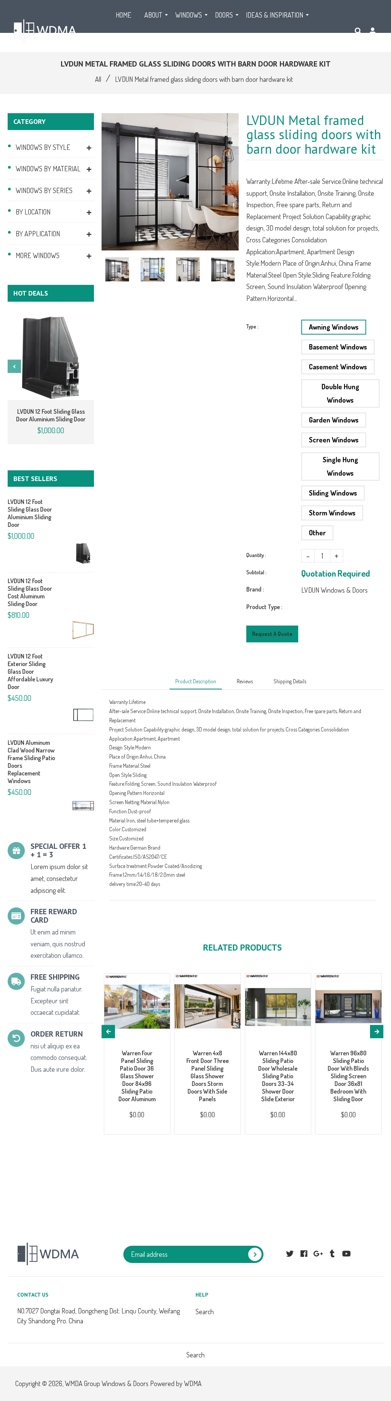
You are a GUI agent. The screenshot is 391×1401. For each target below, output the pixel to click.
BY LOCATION (33, 212)
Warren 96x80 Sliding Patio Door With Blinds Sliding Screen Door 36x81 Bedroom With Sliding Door (348, 1076)
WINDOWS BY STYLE (43, 147)
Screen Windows (334, 440)
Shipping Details (289, 681)
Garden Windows (334, 420)
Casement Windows (338, 366)
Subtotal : (256, 572)
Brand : (255, 589)
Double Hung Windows (340, 393)
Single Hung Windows (340, 466)
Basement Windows (338, 347)
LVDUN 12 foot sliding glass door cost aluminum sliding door (30, 592)
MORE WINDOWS (38, 255)
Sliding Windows (333, 493)
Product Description (195, 681)
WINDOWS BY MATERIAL (48, 168)
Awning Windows (334, 327)
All (98, 79)
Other (317, 532)
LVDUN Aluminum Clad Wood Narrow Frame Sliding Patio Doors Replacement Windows (31, 762)
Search (205, 1311)
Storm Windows (332, 513)
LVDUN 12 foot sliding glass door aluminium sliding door (51, 415)
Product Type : (264, 607)
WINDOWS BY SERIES (44, 190)
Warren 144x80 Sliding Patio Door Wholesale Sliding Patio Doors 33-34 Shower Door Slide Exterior (277, 1076)
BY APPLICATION (38, 233)
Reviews (245, 681)
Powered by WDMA (176, 1383)
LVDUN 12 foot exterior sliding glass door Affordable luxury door (30, 671)
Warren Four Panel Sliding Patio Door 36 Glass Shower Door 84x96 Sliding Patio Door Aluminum (137, 1076)
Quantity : (256, 555)
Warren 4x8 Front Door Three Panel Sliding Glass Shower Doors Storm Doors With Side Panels (207, 1076)
